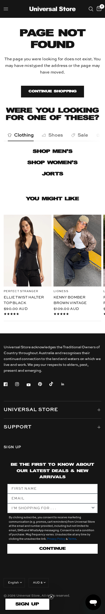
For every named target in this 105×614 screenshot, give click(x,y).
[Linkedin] (66, 384)
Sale (83, 135)
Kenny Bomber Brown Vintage (70, 300)
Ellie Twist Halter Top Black (24, 300)
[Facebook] (9, 384)
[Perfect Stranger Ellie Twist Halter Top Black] (28, 250)
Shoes (55, 135)
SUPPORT (18, 427)
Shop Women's (52, 162)
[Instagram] (20, 384)
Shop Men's (53, 151)
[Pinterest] (43, 384)
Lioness (60, 291)
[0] (98, 9)
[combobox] (51, 508)
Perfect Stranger (21, 291)
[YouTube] (32, 384)
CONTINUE (52, 548)
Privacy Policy (56, 539)
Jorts (52, 174)
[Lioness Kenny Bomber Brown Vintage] (77, 250)
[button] (27, 604)
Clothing (24, 135)
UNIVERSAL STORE (31, 409)
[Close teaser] (51, 596)
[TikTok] (54, 384)
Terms (72, 539)
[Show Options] (93, 508)
